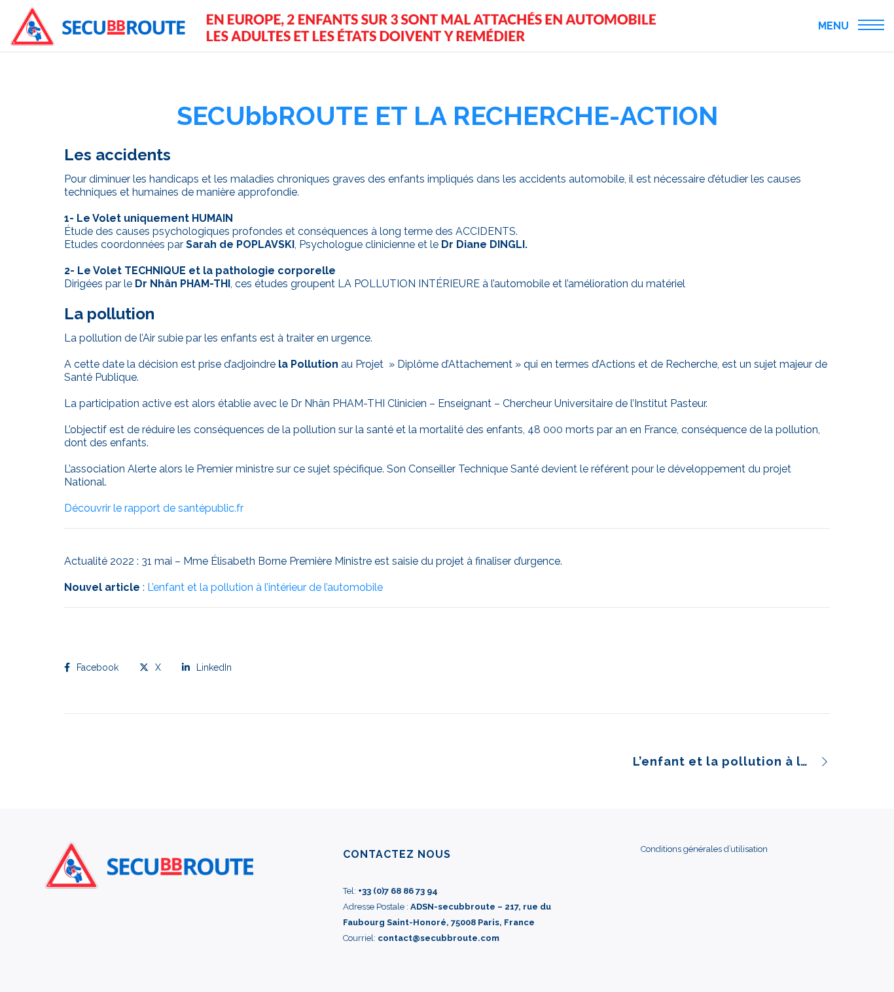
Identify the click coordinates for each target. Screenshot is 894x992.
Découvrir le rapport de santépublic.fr (153, 508)
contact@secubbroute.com (438, 938)
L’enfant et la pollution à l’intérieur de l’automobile (265, 587)
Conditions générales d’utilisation (704, 849)
